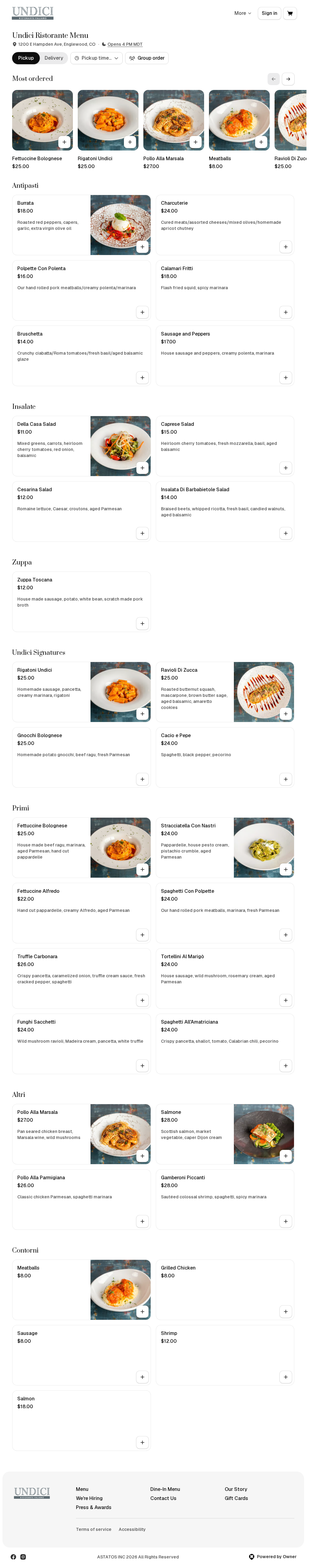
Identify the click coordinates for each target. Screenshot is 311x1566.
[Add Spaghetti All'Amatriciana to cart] (285, 1065)
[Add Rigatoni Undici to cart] (129, 142)
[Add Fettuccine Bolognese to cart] (64, 142)
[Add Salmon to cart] (142, 1442)
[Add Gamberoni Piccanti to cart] (285, 1221)
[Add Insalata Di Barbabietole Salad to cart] (285, 533)
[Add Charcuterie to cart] (285, 246)
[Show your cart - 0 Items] (290, 13)
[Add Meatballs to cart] (261, 142)
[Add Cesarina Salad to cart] (142, 533)
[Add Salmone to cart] (285, 1155)
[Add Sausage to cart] (142, 1377)
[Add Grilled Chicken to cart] (285, 1311)
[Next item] (288, 79)
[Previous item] (274, 79)
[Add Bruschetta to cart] (142, 377)
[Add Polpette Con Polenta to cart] (142, 312)
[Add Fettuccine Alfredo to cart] (142, 934)
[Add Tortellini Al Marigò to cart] (285, 1000)
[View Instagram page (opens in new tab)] (23, 1557)
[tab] (26, 58)
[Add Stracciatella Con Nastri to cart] (285, 869)
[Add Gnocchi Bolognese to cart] (142, 779)
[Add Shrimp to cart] (285, 1377)
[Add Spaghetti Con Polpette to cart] (285, 934)
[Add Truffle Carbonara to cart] (142, 1000)
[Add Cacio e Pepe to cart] (285, 779)
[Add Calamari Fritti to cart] (285, 312)
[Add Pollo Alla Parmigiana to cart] (142, 1221)
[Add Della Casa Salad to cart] (142, 467)
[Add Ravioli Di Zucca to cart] (285, 713)
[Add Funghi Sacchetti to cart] (142, 1065)
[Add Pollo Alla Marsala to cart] (195, 142)
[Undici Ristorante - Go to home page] (33, 13)
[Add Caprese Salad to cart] (285, 467)
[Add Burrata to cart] (142, 246)
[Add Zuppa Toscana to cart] (142, 623)
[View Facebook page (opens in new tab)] (13, 1557)
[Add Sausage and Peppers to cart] (285, 377)
